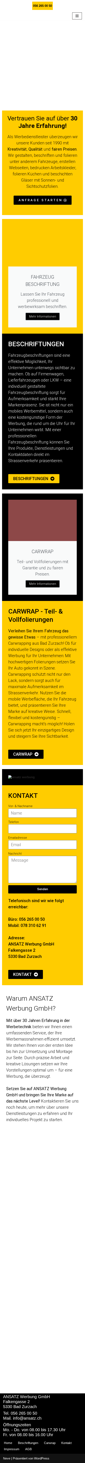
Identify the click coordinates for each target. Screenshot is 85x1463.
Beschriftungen (28, 1443)
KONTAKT (23, 805)
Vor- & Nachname (20, 815)
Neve (6, 1458)
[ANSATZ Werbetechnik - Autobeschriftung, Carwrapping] (31, 20)
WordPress (41, 1458)
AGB (28, 1449)
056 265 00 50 (42, 5)
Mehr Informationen (42, 325)
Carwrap (49, 1443)
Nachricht (15, 863)
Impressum (11, 1449)
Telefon (13, 831)
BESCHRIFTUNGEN (36, 353)
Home (8, 1443)
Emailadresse (17, 847)
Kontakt (66, 1443)
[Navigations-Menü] (77, 20)
